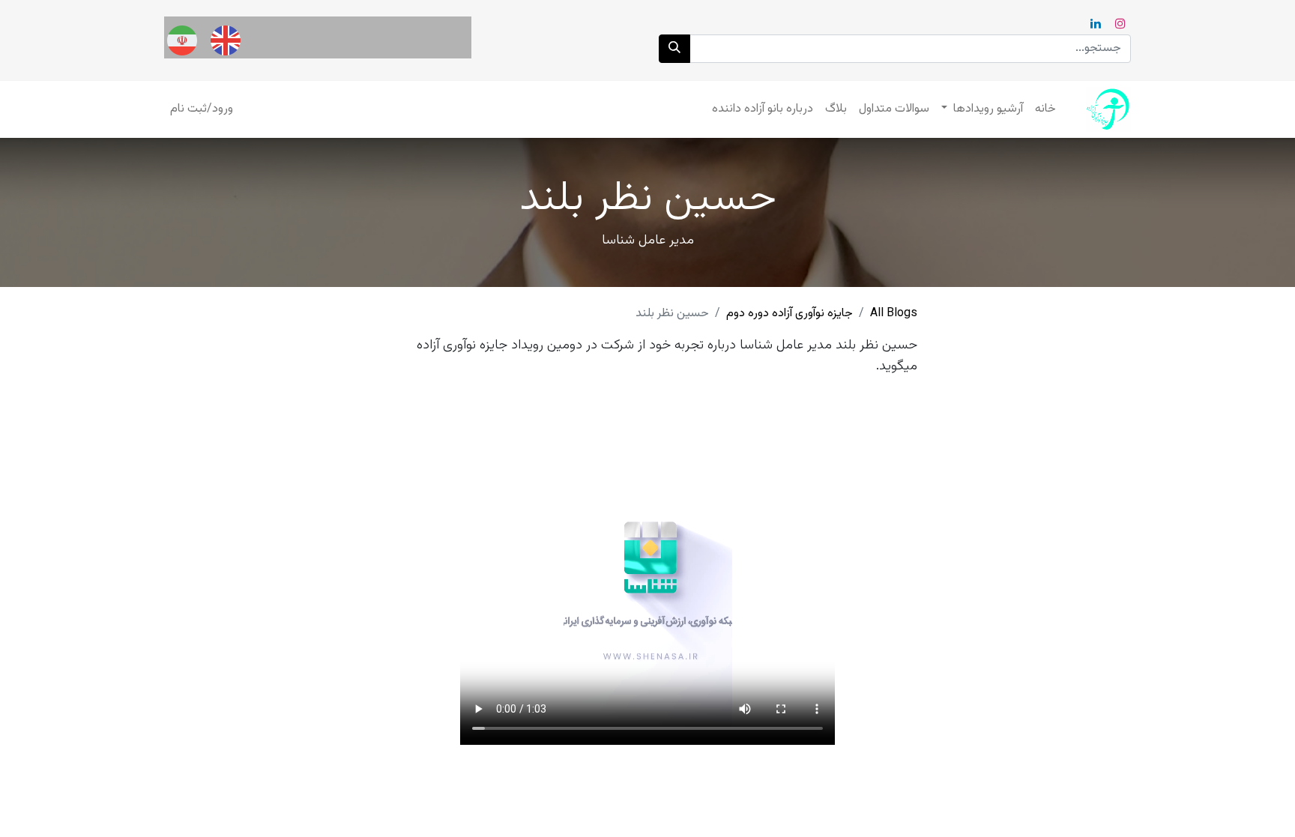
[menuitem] (1045, 109)
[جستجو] (674, 48)
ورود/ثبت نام (201, 109)
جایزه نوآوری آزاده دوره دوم (789, 313)
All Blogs (893, 313)
